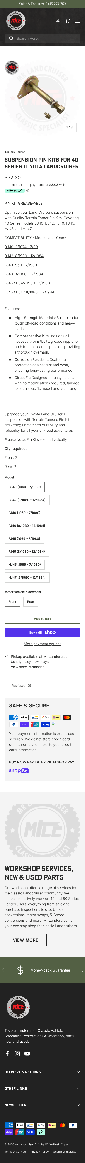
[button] (68, 21)
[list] (42, 98)
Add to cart (42, 618)
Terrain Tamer (15, 152)
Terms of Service (15, 1151)
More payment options (42, 644)
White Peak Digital (56, 1144)
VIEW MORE (26, 940)
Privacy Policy (39, 1151)
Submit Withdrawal (65, 1151)
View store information (27, 667)
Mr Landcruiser (24, 1144)
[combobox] (42, 38)
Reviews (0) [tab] (21, 685)
